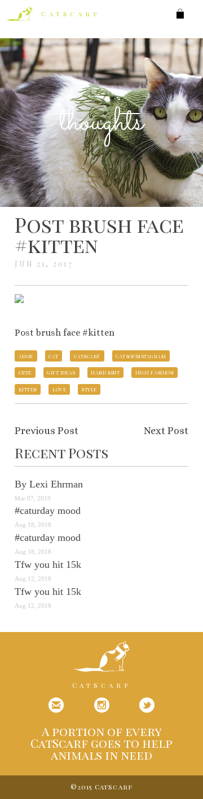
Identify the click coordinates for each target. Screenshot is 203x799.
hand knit (105, 372)
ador (26, 356)
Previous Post (46, 430)
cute (25, 372)
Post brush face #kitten (99, 234)
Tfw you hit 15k (48, 564)
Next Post (166, 430)
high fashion (154, 372)
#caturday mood (48, 510)
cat (53, 356)
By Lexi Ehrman (49, 484)
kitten (28, 389)
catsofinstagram (141, 356)
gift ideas (61, 372)
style (88, 389)
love (59, 389)
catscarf (87, 356)
